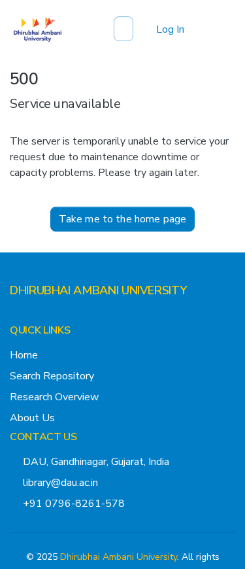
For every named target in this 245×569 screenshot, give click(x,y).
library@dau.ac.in (60, 482)
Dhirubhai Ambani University (118, 557)
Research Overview (54, 397)
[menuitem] (144, 29)
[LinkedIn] (57, 316)
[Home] (37, 29)
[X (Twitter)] (15, 316)
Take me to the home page (123, 219)
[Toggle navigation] (217, 29)
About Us (32, 418)
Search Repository (52, 376)
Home (24, 355)
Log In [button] (171, 29)
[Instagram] (36, 316)
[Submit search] (125, 29)
